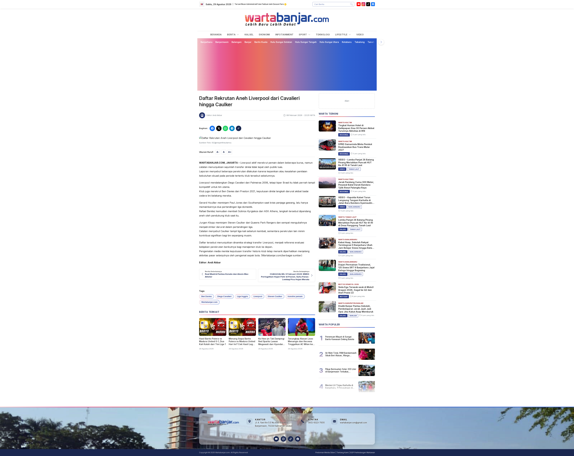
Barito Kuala (260, 42)
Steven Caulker (275, 296)
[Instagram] (363, 4)
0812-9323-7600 (316, 422)
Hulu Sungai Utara (329, 42)
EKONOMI (264, 34)
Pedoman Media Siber (325, 452)
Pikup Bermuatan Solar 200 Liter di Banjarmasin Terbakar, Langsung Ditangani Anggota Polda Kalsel (340, 370)
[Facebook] (373, 4)
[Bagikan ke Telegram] (232, 128)
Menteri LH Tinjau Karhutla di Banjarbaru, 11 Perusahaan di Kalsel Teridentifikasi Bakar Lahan (339, 386)
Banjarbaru (206, 42)
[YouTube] (359, 4)
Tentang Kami (342, 452)
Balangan (237, 42)
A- (217, 152)
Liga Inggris (242, 296)
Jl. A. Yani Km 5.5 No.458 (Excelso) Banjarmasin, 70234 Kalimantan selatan (274, 424)
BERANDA (216, 34)
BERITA (231, 34)
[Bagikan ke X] (219, 128)
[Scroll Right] (381, 42)
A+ (229, 152)
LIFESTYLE (341, 34)
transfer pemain (295, 296)
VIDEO (360, 34)
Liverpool (258, 296)
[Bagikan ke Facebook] (212, 128)
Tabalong (360, 42)
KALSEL (249, 34)
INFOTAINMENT (284, 34)
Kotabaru (347, 42)
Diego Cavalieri (224, 296)
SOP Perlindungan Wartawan (362, 452)
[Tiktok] (368, 4)
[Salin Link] (238, 128)
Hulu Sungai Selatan (281, 42)
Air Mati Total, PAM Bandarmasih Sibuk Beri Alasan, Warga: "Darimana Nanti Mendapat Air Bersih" (341, 354)
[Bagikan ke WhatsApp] (225, 128)
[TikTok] (290, 439)
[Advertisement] (288, 67)
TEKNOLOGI (323, 34)
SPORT (303, 34)
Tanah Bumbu (375, 42)
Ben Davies (206, 296)
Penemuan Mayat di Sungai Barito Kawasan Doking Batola (339, 338)
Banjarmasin (222, 42)
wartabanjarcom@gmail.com (353, 422)
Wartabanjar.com (209, 302)
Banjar (248, 42)
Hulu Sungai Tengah (306, 42)
